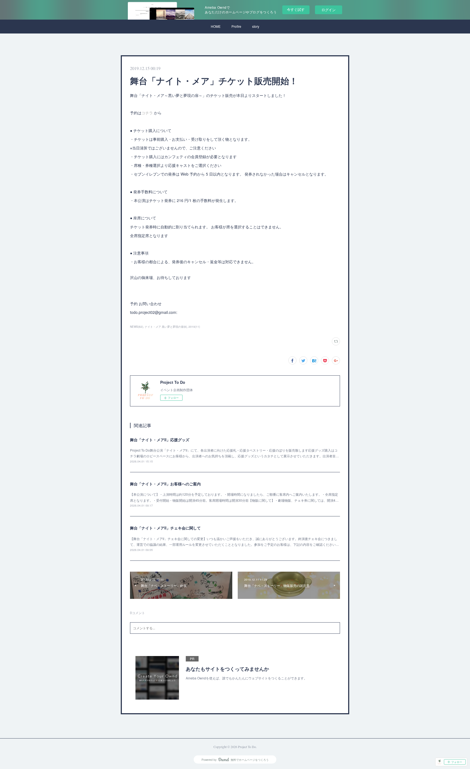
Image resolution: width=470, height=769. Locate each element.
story (255, 26)
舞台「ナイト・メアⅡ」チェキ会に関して (165, 528)
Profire (236, 26)
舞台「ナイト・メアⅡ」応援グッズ (159, 439)
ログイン (328, 9)
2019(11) (194, 327)
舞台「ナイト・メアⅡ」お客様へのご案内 (165, 483)
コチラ (147, 112)
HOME (216, 26)
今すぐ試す (296, 9)
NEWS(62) (136, 327)
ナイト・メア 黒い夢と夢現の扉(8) (166, 327)
